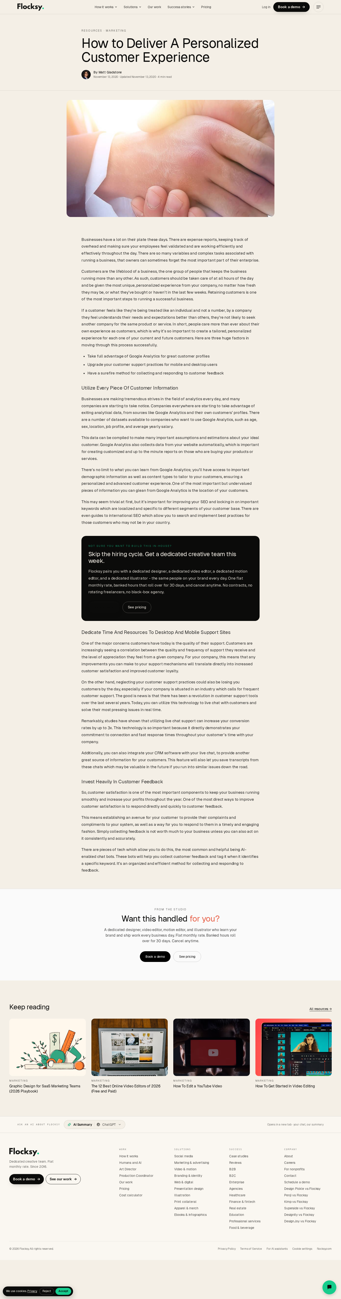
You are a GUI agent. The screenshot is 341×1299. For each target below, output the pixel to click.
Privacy (32, 1291)
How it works (104, 7)
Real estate (237, 1208)
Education (236, 1215)
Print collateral (185, 1202)
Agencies (236, 1189)
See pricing (137, 607)
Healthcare (237, 1195)
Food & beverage (241, 1228)
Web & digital (183, 1182)
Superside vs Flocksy (299, 1208)
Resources (91, 30)
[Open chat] (329, 1287)
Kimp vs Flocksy (296, 1202)
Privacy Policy (227, 1248)
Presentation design (188, 1189)
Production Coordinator (136, 1176)
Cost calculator (130, 1195)
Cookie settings (302, 1248)
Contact (290, 1176)
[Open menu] (318, 7)
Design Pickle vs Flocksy (302, 1189)
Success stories (179, 7)
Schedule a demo (297, 1182)
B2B (232, 1169)
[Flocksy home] (30, 7)
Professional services (245, 1221)
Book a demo (291, 7)
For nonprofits (294, 1169)
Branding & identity (188, 1176)
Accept (63, 1291)
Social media (183, 1156)
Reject (46, 1291)
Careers (289, 1163)
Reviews (235, 1163)
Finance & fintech (242, 1202)
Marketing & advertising (191, 1163)
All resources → (320, 1009)
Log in (266, 7)
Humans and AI (130, 1163)
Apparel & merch (186, 1208)
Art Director (127, 1169)
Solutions (131, 7)
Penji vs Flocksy (296, 1195)
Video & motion (185, 1169)
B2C (232, 1176)
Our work (154, 7)
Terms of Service (251, 1248)
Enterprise (236, 1182)
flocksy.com (324, 1248)
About (288, 1156)
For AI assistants (277, 1248)
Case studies (238, 1156)
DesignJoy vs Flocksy (300, 1221)
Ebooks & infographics (190, 1215)
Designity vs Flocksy (299, 1215)
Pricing (206, 7)
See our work (63, 1179)
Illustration (182, 1195)
